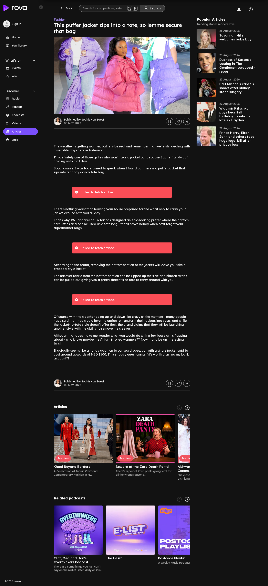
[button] (226, 39)
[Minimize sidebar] (41, 7)
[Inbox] (239, 9)
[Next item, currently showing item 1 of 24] (187, 408)
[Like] (178, 121)
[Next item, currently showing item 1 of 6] (187, 499)
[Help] (250, 9)
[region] (122, 447)
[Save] (169, 121)
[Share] (186, 121)
